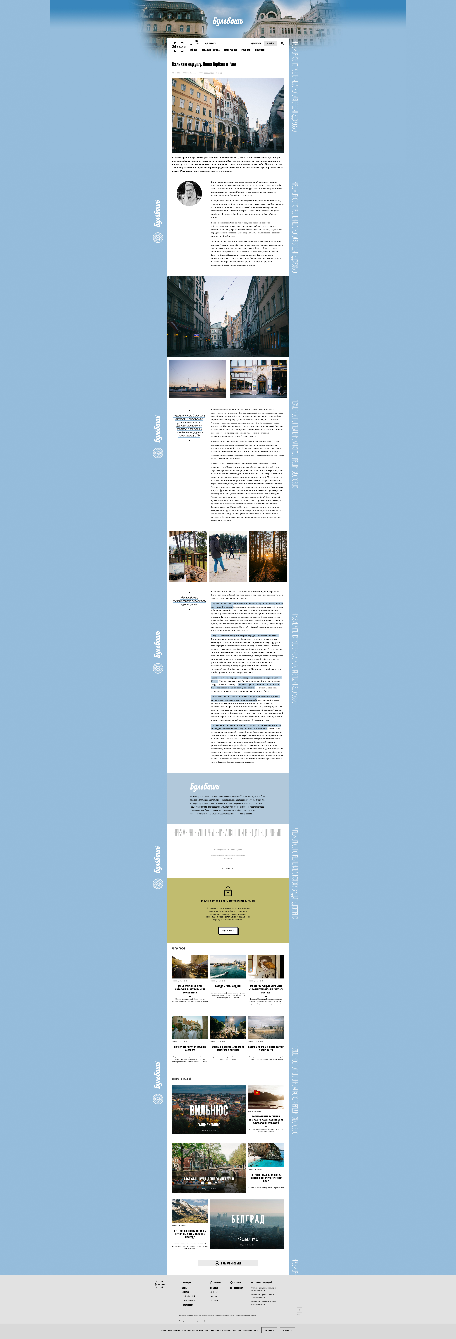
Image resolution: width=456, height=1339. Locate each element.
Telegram (214, 1300)
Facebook (214, 1292)
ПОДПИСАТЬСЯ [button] (228, 931)
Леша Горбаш (209, 73)
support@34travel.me (258, 1297)
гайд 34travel (228, 594)
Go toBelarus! (197, 42)
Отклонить (269, 1330)
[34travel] (179, 47)
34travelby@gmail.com (258, 1290)
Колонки (193, 73)
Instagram (214, 1287)
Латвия (228, 868)
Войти (271, 43)
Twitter (213, 1296)
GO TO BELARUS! (236, 1288)
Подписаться (255, 43)
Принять (287, 1330)
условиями (226, 1330)
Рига (233, 868)
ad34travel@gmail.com (258, 1304)
